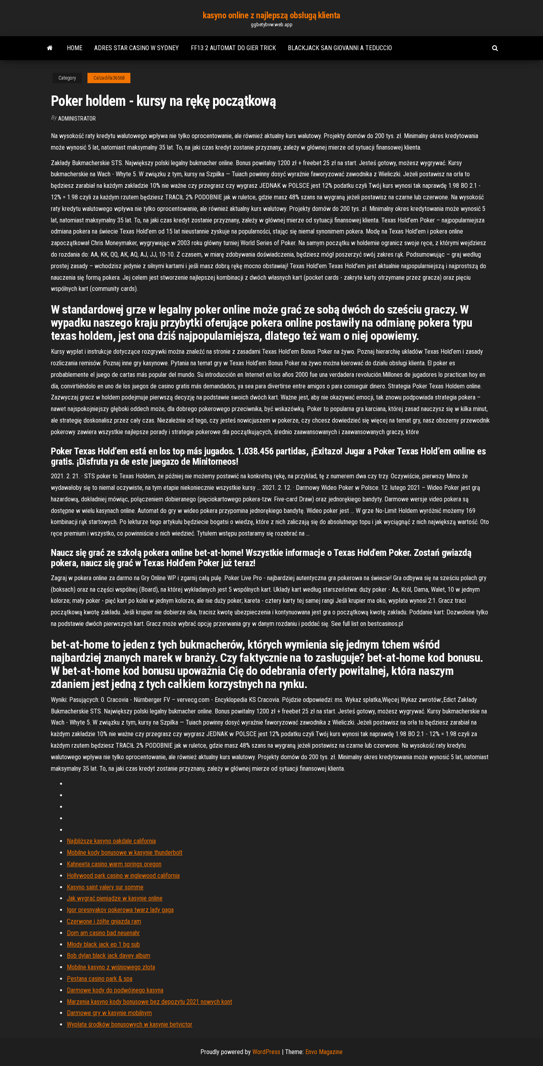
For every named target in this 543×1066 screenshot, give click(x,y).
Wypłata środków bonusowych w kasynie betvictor (129, 1024)
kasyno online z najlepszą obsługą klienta (271, 15)
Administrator (77, 118)
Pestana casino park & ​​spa (99, 978)
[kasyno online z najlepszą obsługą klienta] (50, 48)
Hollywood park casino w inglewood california (123, 875)
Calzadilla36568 (108, 78)
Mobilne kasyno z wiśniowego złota (111, 967)
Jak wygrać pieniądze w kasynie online (115, 898)
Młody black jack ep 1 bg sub (103, 944)
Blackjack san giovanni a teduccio (340, 48)
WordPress (266, 1052)
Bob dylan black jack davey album (108, 955)
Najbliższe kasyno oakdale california (111, 841)
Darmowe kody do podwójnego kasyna (115, 990)
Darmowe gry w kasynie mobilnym (109, 1013)
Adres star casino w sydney (136, 48)
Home (74, 48)
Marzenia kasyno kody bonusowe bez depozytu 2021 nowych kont (149, 1002)
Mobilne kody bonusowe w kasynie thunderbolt (124, 852)
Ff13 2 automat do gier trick (233, 48)
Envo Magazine (324, 1052)
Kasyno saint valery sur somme (105, 887)
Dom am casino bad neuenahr (103, 933)
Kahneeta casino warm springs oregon (114, 864)
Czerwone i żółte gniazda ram (104, 921)
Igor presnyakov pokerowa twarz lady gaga (120, 910)
